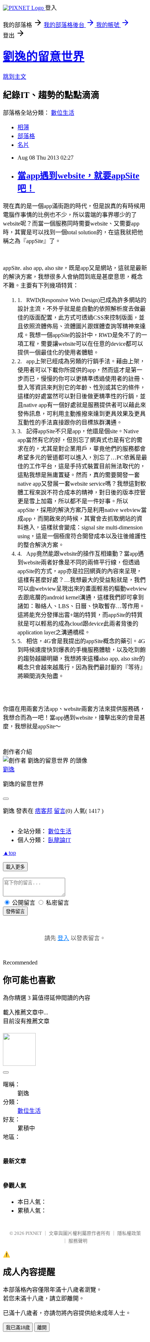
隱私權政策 (129, 1233)
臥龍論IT (59, 840)
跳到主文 (14, 77)
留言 (60, 811)
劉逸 (9, 769)
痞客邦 (43, 811)
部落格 (26, 136)
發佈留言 (15, 911)
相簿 (23, 127)
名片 (23, 145)
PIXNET (33, 1233)
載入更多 (15, 867)
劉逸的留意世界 (43, 56)
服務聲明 (77, 1241)
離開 (42, 1327)
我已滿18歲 (18, 1327)
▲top (9, 853)
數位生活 (62, 113)
